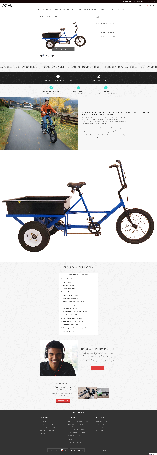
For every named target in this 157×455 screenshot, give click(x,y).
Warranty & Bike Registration (78, 421)
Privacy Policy (100, 424)
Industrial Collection (57, 9)
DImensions (85, 274)
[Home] (7, 5)
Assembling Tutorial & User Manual (77, 425)
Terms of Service (101, 421)
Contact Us (99, 427)
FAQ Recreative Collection (77, 429)
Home (42, 16)
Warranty (102, 9)
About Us (43, 421)
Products (49, 16)
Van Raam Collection (90, 9)
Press (70, 439)
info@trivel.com (139, 1)
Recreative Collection (40, 9)
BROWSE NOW (63, 400)
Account (150, 5)
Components (72, 274)
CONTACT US (97, 368)
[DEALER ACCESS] (127, 1)
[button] (153, 454)
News (42, 437)
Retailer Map (120, 9)
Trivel (108, 450)
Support (110, 9)
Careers (42, 434)
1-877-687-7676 (151, 1)
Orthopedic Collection (73, 9)
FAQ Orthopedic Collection (77, 436)
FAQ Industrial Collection (76, 433)
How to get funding (74, 442)
